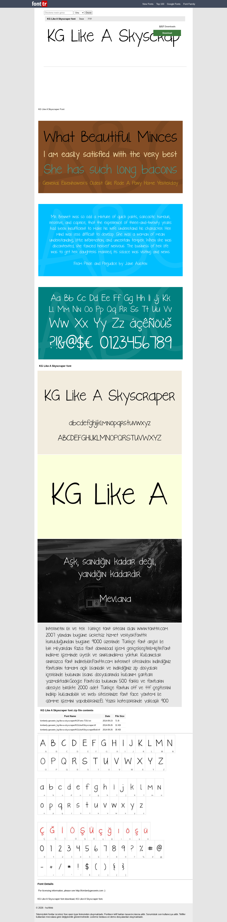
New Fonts (148, 4)
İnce (81, 18)
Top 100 (160, 4)
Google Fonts (174, 4)
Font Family (189, 4)
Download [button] (167, 33)
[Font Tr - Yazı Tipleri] (39, 4)
